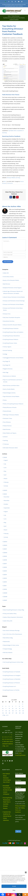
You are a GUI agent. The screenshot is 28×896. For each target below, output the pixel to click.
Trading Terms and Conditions (19, 810)
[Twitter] (5, 760)
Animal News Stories (8, 276)
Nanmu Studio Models (9, 389)
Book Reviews (6, 284)
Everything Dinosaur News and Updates (13, 332)
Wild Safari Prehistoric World (10, 447)
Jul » (7, 715)
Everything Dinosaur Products (10, 339)
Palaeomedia (6, 641)
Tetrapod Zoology (7, 649)
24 (3, 713)
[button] (26, 872)
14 (16, 708)
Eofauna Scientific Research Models (12, 324)
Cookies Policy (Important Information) (13, 617)
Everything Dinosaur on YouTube (11, 690)
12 (9, 708)
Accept (14, 886)
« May (3, 715)
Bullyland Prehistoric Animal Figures (12, 287)
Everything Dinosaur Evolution (10, 328)
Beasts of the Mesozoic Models (11, 280)
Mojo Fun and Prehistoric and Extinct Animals (12, 381)
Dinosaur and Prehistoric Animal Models (13, 304)
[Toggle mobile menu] (25, 10)
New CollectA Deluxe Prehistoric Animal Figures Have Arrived (7, 778)
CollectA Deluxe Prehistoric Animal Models (14, 297)
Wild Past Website (7, 652)
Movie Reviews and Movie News (11, 385)
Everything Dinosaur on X (9, 686)
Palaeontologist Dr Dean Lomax (11, 645)
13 (12, 708)
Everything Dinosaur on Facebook (11, 671)
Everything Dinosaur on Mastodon (11, 679)
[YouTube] (9, 760)
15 (19, 708)
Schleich (5, 436)
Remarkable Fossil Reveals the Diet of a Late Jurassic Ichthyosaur (7, 790)
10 (2, 708)
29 (19, 713)
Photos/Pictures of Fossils (9, 407)
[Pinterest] (7, 760)
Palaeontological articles (9, 392)
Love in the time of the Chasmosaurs (12, 634)
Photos (5, 400)
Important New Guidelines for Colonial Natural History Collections (7, 816)
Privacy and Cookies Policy (9, 613)
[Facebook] (2, 760)
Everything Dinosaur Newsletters (11, 335)
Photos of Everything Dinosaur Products (13, 403)
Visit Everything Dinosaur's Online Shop (13, 662)
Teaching (5, 440)
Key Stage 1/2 (6, 361)
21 (16, 710)
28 (16, 713)
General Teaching (7, 350)
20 (13, 710)
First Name (18, 780)
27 (12, 713)
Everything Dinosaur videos (10, 343)
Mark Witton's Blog (8, 637)
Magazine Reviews (7, 368)
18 (6, 710)
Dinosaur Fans (6, 313)
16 (22, 708)
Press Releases (7, 422)
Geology (5, 354)
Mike (5, 181)
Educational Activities (8, 321)
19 (9, 710)
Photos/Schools (7, 411)
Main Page (5, 372)
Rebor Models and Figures (9, 433)
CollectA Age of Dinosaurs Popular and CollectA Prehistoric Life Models (13, 292)
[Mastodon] (12, 760)
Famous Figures (7, 346)
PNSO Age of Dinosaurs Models (11, 414)
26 (9, 713)
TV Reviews (6, 444)
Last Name (18, 787)
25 (6, 713)
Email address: (19, 773)
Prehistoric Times (7, 418)
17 (2, 710)
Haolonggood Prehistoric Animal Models (13, 357)
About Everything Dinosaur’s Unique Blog (13, 610)
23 (23, 710)
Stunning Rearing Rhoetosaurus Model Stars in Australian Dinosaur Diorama (7, 803)
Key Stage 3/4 (6, 365)
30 (23, 713)
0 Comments (10, 183)
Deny (14, 890)
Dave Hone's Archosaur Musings (11, 630)
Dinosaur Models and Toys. (13, 177)
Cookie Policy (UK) (7, 621)
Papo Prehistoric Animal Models (11, 396)
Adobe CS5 (6, 273)
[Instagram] (2, 763)
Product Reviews (7, 425)
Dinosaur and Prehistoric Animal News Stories (13, 309)
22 (19, 710)
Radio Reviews (6, 429)
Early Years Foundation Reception (11, 317)
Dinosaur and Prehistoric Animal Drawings (14, 300)
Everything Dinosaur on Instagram (11, 675)
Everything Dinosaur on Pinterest (11, 682)
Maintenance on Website (9, 376)
